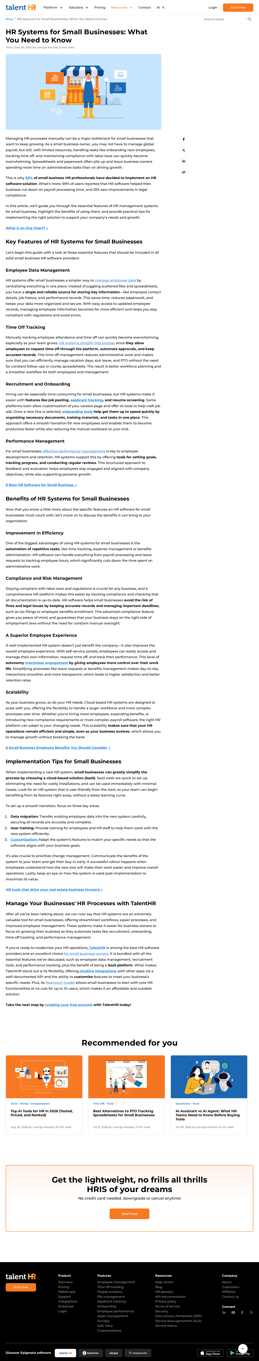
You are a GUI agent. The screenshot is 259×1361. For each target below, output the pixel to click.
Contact (145, 7)
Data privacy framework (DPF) (178, 1316)
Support (64, 1296)
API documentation (170, 1296)
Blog (9, 19)
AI (158, 7)
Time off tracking (110, 1287)
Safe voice (105, 1325)
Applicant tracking (111, 1301)
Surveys (103, 1321)
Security (161, 1311)
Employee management (116, 1282)
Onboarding (106, 1306)
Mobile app (66, 1292)
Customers (230, 1287)
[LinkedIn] (224, 1312)
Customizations (109, 1330)
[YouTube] (233, 1312)
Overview (65, 1282)
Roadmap (66, 1306)
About (227, 1282)
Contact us (230, 1296)
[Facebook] (242, 1312)
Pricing (99, 7)
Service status (166, 1325)
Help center (164, 1282)
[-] (183, 139)
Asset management (112, 1316)
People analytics (109, 1292)
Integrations (67, 1301)
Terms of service (167, 1306)
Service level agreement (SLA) (178, 1321)
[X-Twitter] (251, 1312)
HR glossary (164, 1292)
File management (111, 1296)
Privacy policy (165, 1301)
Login (213, 7)
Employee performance (115, 1311)
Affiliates (228, 1292)
